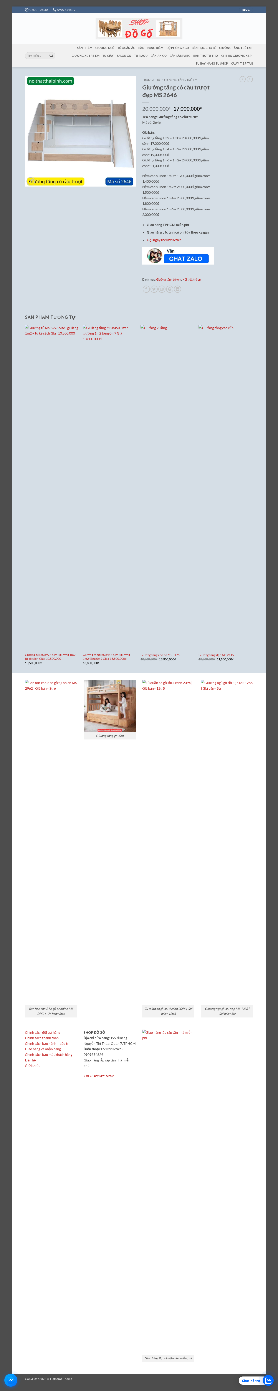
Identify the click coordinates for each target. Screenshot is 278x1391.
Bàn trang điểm (151, 48)
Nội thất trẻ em (192, 279)
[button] (30, 181)
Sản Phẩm (84, 48)
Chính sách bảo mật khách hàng (48, 1054)
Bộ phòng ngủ (178, 48)
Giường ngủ (104, 48)
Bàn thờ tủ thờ (205, 55)
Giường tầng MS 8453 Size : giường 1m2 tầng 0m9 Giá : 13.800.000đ (106, 657)
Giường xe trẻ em (85, 55)
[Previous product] (250, 79)
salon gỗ (124, 55)
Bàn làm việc (180, 55)
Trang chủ (151, 80)
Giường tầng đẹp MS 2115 (216, 655)
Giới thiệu (32, 1065)
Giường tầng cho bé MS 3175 (160, 655)
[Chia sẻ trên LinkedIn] (177, 289)
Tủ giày (108, 55)
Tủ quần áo (126, 48)
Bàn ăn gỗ (159, 55)
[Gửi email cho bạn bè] (161, 289)
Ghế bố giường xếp (236, 55)
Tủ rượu (141, 55)
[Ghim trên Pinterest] (169, 289)
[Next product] (243, 79)
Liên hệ (30, 1060)
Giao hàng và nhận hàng (43, 1049)
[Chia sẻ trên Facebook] (146, 289)
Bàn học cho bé (204, 48)
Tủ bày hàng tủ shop (212, 63)
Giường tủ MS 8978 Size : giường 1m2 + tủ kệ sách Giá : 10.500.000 (51, 657)
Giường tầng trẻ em (235, 48)
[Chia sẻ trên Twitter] (154, 289)
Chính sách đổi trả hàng (42, 1032)
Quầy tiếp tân (242, 63)
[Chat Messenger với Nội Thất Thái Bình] (10, 1380)
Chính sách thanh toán (42, 1038)
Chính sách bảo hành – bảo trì (47, 1043)
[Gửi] (51, 56)
